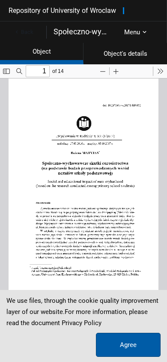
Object (42, 51)
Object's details (125, 53)
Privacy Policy (81, 323)
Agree (128, 345)
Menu (132, 32)
